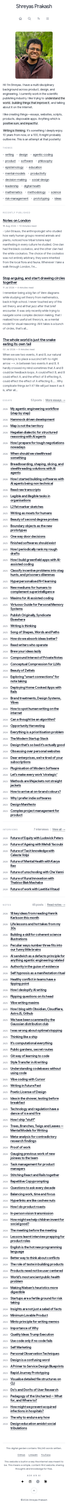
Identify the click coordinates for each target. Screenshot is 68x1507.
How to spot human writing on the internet (34, 711)
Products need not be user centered (36, 1271)
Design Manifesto (23, 804)
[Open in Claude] (45, 1481)
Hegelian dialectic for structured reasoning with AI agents (33, 434)
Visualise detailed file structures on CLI (35, 1381)
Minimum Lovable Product (29, 1315)
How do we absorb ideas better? (33, 639)
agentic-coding (43, 154)
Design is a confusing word (30, 1360)
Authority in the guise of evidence (34, 967)
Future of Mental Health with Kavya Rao (35, 863)
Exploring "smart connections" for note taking (34, 679)
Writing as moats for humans (31, 513)
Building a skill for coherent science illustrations (35, 937)
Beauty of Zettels (22, 670)
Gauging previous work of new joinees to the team (32, 1156)
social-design (40, 180)
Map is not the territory (27, 426)
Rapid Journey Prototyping (29, 1373)
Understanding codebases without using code (35, 1071)
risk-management (16, 198)
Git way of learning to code (29, 1056)
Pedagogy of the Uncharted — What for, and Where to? (36, 1398)
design (23, 154)
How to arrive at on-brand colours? (35, 792)
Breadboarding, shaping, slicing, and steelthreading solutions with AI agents (36, 468)
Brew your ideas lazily (25, 651)
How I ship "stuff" (22, 1120)
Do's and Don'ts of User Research (34, 1390)
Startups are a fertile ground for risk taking (36, 1300)
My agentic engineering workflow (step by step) (34, 411)
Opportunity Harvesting (27, 726)
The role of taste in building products (37, 1264)
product (10, 161)
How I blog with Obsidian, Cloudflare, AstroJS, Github (36, 1011)
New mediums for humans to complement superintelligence (32, 590)
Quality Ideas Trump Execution (32, 1334)
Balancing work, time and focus (32, 1194)
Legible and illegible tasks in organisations (30, 498)
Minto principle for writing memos (34, 1322)
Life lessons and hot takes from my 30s (35, 926)
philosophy (45, 161)
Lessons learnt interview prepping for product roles (37, 1239)
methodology (37, 192)
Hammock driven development (32, 419)
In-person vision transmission (31, 1213)
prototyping (41, 198)
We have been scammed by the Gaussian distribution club (32, 1022)
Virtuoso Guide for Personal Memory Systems (36, 607)
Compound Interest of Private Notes (36, 658)
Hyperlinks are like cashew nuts (32, 1200)
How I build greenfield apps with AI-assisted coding (35, 562)
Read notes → (56, 905)
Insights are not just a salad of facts (36, 1309)
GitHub (21, 1454)
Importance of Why (24, 1328)
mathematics (13, 192)
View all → (58, 829)
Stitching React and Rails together (34, 1175)
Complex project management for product (34, 813)
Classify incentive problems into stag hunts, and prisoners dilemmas (37, 573)
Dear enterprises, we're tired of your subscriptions (36, 760)
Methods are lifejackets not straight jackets (36, 783)
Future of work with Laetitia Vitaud (34, 889)
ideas (58, 198)
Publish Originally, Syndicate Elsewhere (30, 617)
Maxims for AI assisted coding (32, 598)
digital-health (32, 186)
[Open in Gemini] (22, 1481)
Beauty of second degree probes (34, 519)
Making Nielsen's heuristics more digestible (34, 1290)
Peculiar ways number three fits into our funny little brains (36, 947)
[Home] (20, 18)
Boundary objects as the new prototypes (31, 528)
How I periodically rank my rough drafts (33, 551)
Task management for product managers (32, 1166)
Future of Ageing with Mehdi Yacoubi (36, 844)
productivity (38, 173)
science (56, 192)
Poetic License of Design (28, 1092)
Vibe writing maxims (24, 1003)
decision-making (16, 180)
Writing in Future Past (25, 1086)
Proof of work (20, 1147)
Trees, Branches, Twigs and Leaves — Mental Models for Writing (36, 1128)
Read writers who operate (29, 645)
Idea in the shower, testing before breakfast (34, 1101)
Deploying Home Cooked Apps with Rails (35, 690)
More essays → (55, 400)
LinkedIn (33, 1454)
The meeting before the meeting (33, 1230)
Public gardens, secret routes (31, 1049)
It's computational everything (31, 1043)
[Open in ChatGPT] (37, 1481)
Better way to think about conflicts (35, 1258)
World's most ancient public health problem (35, 1279)
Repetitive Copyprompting (29, 1181)
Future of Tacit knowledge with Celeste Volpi (32, 853)
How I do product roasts (28, 1207)
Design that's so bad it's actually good (37, 745)
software (27, 161)
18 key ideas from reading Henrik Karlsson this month (34, 915)
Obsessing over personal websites (35, 751)
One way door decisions (28, 536)
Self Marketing (20, 1347)
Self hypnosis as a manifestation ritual (37, 973)
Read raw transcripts (25, 490)
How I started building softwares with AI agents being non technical (37, 481)
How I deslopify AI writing (28, 990)
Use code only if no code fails (31, 1341)
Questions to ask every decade (32, 1188)
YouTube (45, 1454)
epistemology (14, 167)
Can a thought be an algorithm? (32, 719)
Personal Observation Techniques (34, 1354)
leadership (12, 186)
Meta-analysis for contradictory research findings (33, 1139)
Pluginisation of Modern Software (34, 768)
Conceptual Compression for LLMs (35, 664)
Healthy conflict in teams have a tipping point (33, 982)
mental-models (15, 173)
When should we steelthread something (30, 456)
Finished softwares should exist (33, 543)
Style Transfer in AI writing (28, 1062)
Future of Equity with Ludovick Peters (36, 838)
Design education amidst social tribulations (33, 1426)
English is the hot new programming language (36, 1249)
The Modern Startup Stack (29, 739)
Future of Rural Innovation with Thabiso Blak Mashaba (32, 881)
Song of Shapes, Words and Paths (34, 632)
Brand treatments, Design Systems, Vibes (35, 700)
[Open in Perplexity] (30, 1481)
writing (9, 154)
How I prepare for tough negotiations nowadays (37, 445)
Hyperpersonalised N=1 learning (33, 581)
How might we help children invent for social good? (37, 1222)
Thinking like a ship (23, 1037)
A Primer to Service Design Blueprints (37, 1366)
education (35, 167)
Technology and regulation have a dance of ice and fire (34, 1111)
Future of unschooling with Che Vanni (37, 872)
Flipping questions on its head (31, 996)
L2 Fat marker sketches (26, 507)
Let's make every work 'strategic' (33, 775)
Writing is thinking (23, 626)
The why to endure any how (30, 1417)
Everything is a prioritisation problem (37, 732)
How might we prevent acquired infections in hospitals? (33, 1409)
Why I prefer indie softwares (30, 798)
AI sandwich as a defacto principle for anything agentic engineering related (37, 958)
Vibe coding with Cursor (27, 1079)
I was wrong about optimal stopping (36, 1030)
